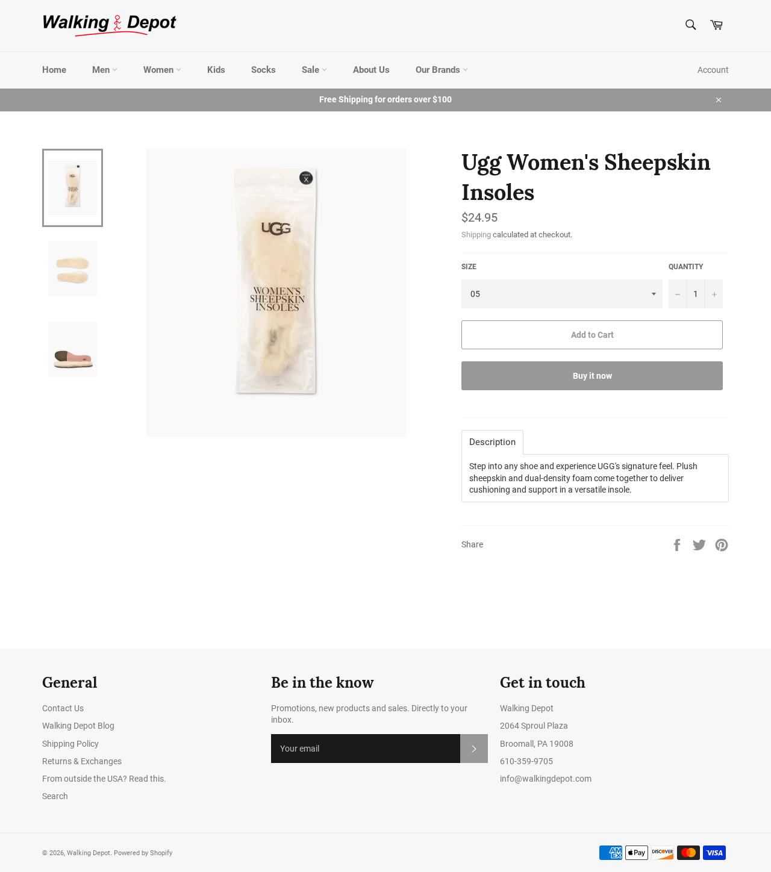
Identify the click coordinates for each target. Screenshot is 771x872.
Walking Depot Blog (78, 725)
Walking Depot (88, 853)
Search (55, 796)
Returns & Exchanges (82, 761)
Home (54, 69)
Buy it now (592, 376)
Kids (216, 69)
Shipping (476, 234)
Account (713, 70)
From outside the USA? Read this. (104, 778)
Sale (312, 69)
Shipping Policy (70, 744)
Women (159, 69)
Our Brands (439, 69)
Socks (263, 69)
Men (102, 69)
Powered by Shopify (143, 853)
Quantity (686, 267)
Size (468, 267)
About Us (371, 69)
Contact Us (63, 708)
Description (492, 442)
